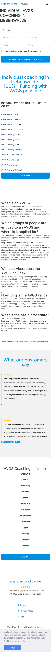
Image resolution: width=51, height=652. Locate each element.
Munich (25, 491)
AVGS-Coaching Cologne (11, 124)
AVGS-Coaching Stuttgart (11, 170)
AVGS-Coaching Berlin (10, 114)
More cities (25, 176)
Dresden (26, 545)
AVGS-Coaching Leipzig (11, 160)
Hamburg (25, 485)
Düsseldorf (25, 515)
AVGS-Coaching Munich (10, 165)
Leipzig (25, 533)
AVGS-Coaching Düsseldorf (12, 139)
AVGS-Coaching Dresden (11, 134)
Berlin (25, 479)
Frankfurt (25, 503)
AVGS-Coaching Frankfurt (11, 150)
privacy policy (36, 51)
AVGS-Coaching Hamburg (11, 155)
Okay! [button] (12, 648)
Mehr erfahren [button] (21, 641)
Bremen (25, 539)
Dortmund (25, 521)
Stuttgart (25, 509)
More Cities (25, 557)
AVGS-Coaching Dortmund (12, 129)
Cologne (26, 497)
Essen (25, 527)
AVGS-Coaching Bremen (11, 119)
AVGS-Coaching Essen (10, 144)
